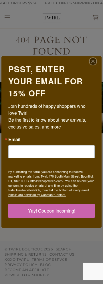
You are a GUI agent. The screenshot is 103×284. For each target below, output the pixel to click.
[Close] (96, 61)
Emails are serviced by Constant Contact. (37, 194)
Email (14, 139)
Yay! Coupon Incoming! (51, 210)
